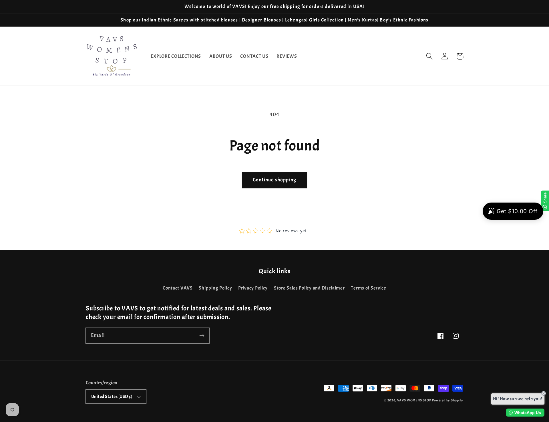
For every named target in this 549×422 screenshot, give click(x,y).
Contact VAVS (178, 288)
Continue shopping (274, 180)
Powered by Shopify (447, 400)
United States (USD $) (111, 396)
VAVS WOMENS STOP (414, 400)
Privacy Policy (253, 288)
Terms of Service (368, 288)
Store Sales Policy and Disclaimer (309, 288)
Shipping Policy (215, 288)
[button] (429, 56)
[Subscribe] (201, 335)
